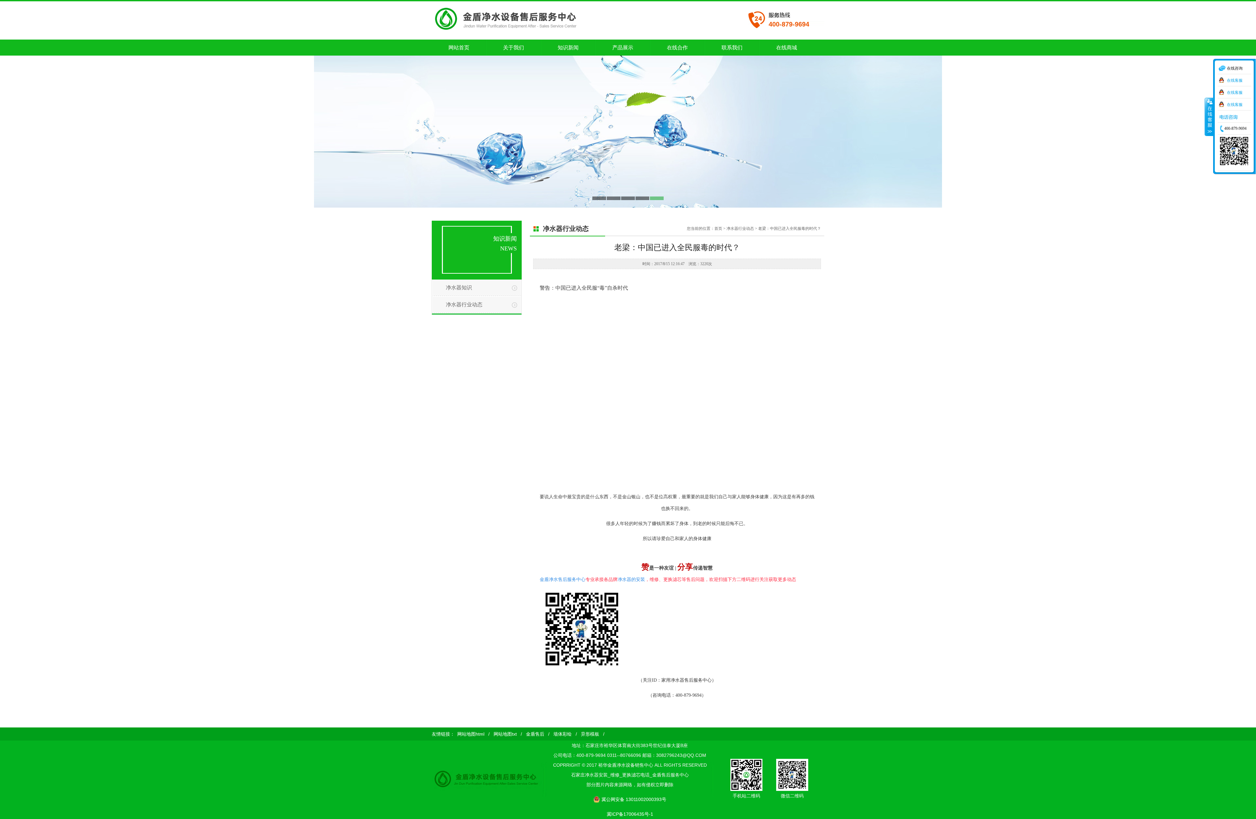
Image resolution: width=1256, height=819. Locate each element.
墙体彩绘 (562, 734)
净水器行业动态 (464, 304)
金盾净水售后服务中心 (562, 579)
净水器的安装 (631, 579)
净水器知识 (459, 287)
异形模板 (590, 734)
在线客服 (1235, 80)
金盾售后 (535, 734)
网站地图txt (505, 734)
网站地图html (470, 734)
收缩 (1209, 116)
